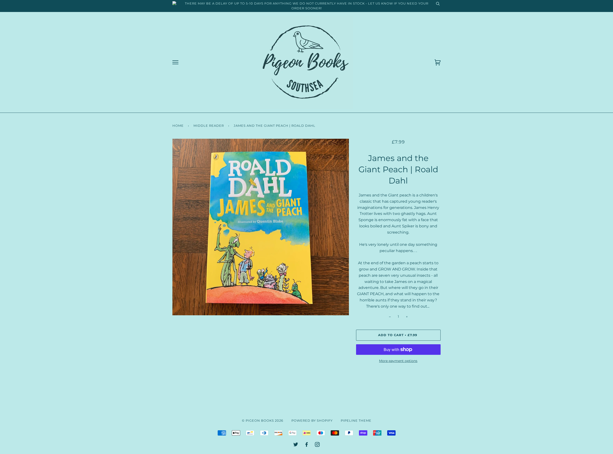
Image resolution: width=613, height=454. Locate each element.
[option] (260, 227)
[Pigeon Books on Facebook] (306, 445)
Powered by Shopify (312, 420)
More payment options (398, 361)
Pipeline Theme (356, 420)
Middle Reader (208, 125)
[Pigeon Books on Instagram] (317, 445)
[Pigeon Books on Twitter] (295, 445)
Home (178, 125)
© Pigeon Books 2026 (262, 420)
